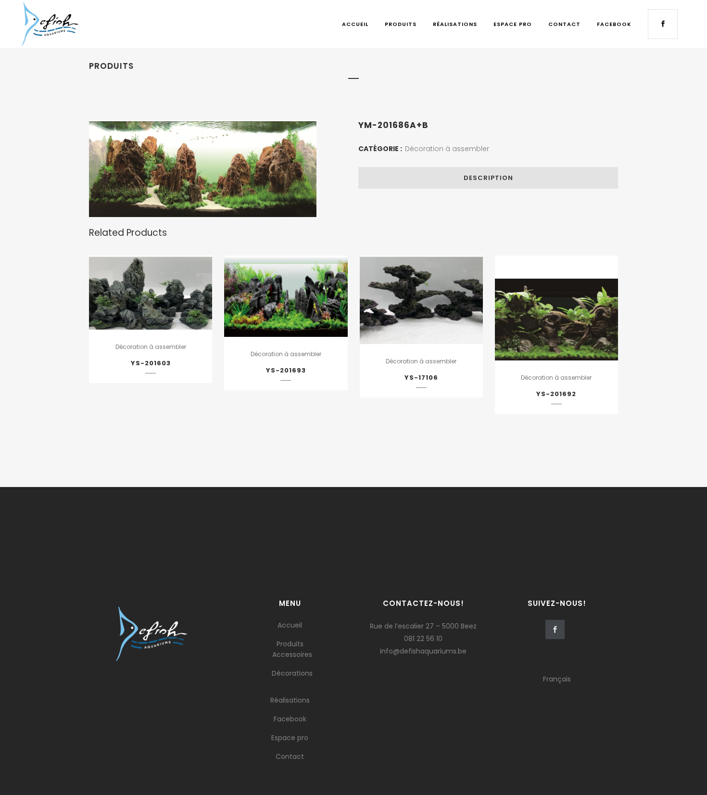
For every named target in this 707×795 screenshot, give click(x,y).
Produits (290, 644)
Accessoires (292, 654)
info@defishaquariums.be (423, 651)
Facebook (290, 719)
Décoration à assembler (447, 149)
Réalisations (290, 700)
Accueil (290, 625)
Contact (290, 756)
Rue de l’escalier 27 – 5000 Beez (423, 626)
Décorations (292, 673)
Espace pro (289, 738)
